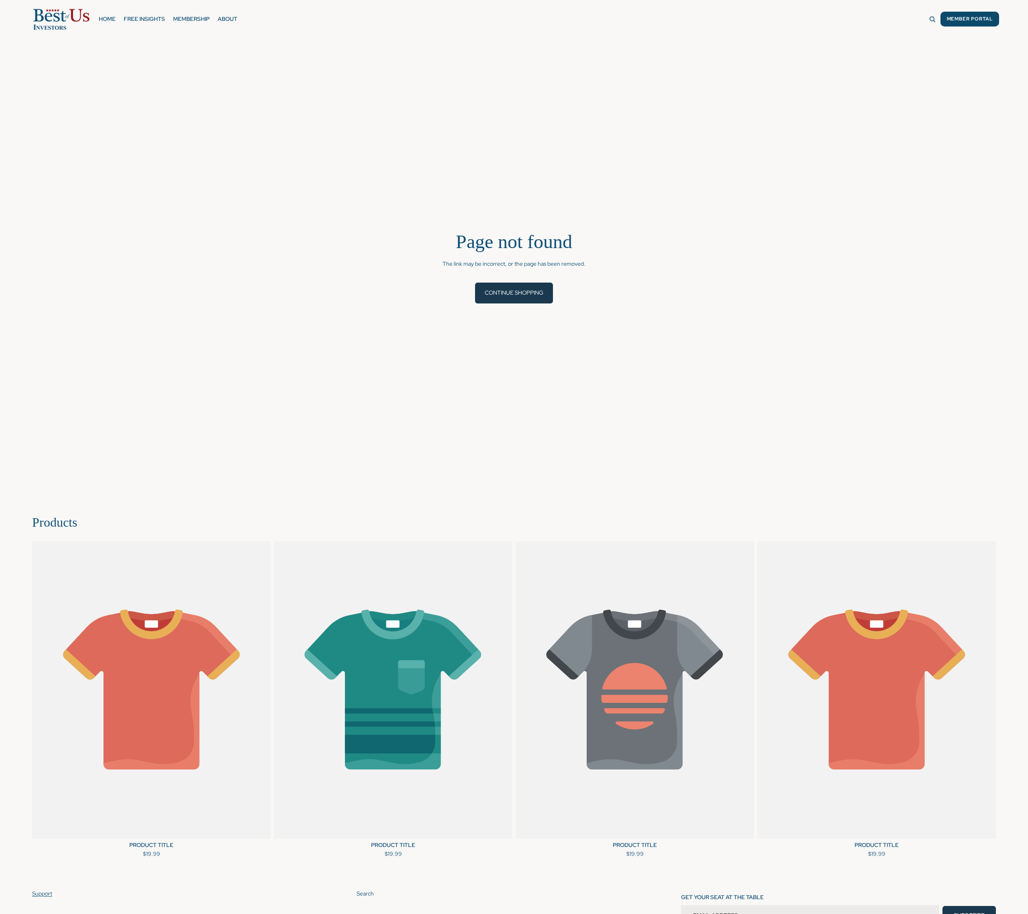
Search (365, 893)
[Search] (932, 19)
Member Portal (970, 19)
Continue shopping (514, 292)
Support (42, 893)
